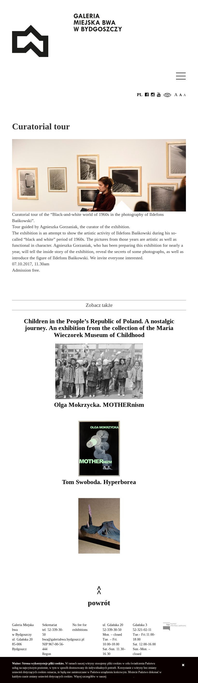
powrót (99, 603)
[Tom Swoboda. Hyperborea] (99, 526)
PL (139, 94)
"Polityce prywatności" (120, 676)
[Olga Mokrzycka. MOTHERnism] (99, 448)
